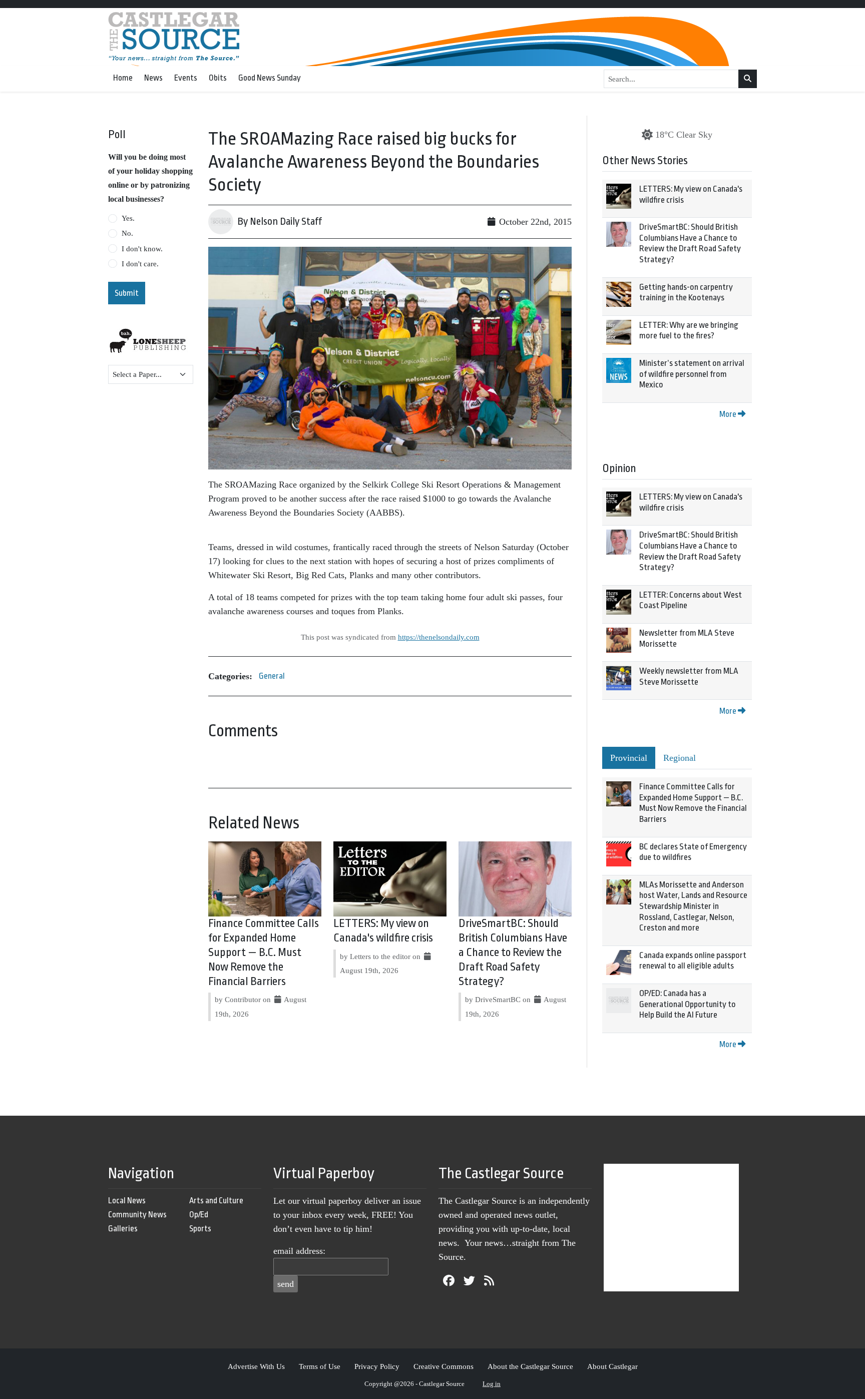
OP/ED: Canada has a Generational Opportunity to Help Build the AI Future (687, 1004)
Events (185, 78)
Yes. (128, 218)
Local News (127, 1200)
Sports (200, 1228)
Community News (137, 1214)
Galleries (123, 1228)
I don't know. (142, 249)
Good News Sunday (269, 78)
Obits (218, 78)
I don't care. (140, 264)
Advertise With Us (256, 1366)
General (272, 676)
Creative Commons (443, 1366)
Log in (492, 1383)
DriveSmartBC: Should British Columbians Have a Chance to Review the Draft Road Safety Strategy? (513, 952)
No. (127, 233)
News (153, 78)
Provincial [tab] (628, 758)
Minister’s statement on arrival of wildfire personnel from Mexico (691, 373)
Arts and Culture (216, 1200)
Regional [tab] (679, 758)
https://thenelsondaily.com (439, 637)
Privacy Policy (376, 1366)
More (728, 414)
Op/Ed (198, 1214)
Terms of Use (319, 1366)
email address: (299, 1251)
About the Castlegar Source (530, 1366)
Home (123, 78)
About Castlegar (612, 1366)
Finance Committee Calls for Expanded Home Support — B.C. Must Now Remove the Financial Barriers (263, 952)
